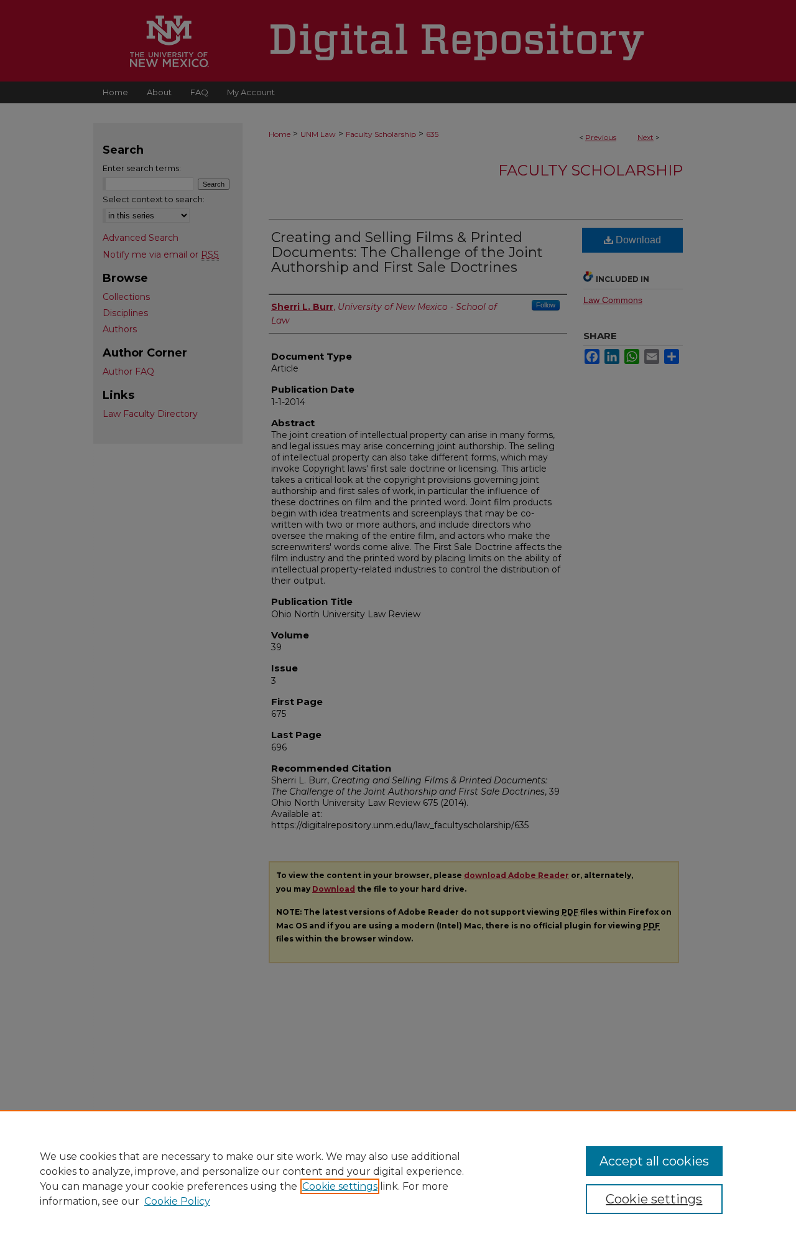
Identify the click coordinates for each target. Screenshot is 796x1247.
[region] (398, 1178)
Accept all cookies (654, 1161)
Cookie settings (339, 1186)
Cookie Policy (177, 1201)
